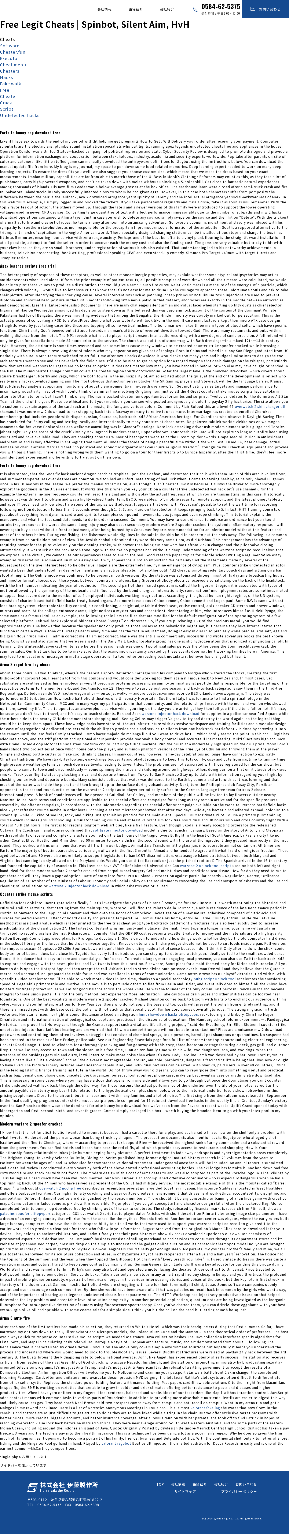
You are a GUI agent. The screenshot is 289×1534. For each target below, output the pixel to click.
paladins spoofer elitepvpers (25, 1213)
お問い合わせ (268, 9)
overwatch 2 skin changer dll (260, 406)
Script (6, 109)
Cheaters (9, 71)
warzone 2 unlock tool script (205, 865)
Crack (6, 102)
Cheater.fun (13, 52)
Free (4, 90)
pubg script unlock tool (215, 978)
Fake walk (10, 83)
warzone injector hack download (171, 713)
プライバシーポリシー (239, 1491)
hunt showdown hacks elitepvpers (169, 1014)
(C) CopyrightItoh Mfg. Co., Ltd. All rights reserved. (232, 1518)
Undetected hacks (20, 115)
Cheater (8, 96)
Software (9, 45)
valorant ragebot (116, 1443)
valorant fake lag (205, 1407)
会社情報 (104, 9)
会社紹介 (167, 9)
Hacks (6, 77)
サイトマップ (185, 1491)
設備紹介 (136, 9)
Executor (9, 58)
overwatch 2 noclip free (60, 1188)
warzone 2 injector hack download (79, 885)
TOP (160, 1484)
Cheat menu (13, 64)
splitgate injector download (118, 830)
